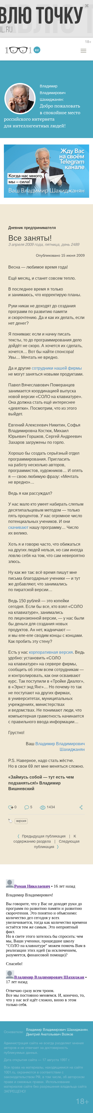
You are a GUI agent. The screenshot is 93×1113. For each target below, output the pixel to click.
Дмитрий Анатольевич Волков (49, 1034)
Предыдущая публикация (44, 836)
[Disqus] (46, 942)
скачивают (18, 527)
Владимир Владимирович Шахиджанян (57, 1030)
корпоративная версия (51, 652)
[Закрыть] (87, 6)
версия (21, 821)
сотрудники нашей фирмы (57, 368)
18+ (88, 42)
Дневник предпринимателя (32, 227)
